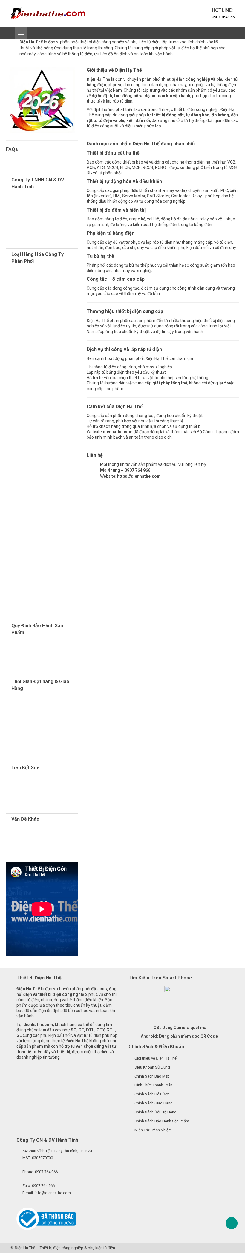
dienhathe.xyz (39, 784)
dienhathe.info (19, 806)
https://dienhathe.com (139, 476)
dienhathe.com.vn (42, 789)
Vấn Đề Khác (25, 819)
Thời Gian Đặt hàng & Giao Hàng (40, 685)
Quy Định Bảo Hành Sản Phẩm (37, 629)
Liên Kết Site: (26, 767)
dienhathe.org (41, 778)
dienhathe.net (49, 795)
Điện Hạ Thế (25, 1248)
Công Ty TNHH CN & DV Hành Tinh (37, 183)
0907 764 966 (223, 17)
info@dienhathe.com (53, 1193)
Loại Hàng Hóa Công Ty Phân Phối (37, 257)
